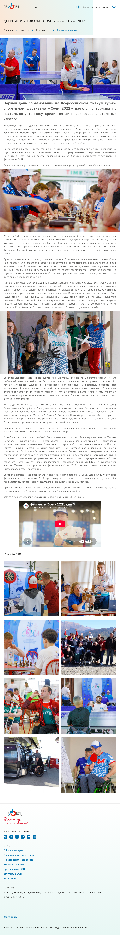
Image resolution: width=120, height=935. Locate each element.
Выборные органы (14, 864)
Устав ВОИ (10, 878)
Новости (24, 30)
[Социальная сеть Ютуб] (17, 837)
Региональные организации (20, 855)
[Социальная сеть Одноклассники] (11, 837)
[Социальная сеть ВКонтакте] (5, 837)
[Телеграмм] (23, 837)
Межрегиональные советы (19, 859)
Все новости (43, 30)
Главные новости (67, 30)
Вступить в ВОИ (13, 873)
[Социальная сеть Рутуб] (28, 837)
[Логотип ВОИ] (12, 5)
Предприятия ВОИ (14, 869)
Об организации (13, 850)
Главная (8, 30)
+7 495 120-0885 (14, 897)
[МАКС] (34, 837)
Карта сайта (11, 917)
